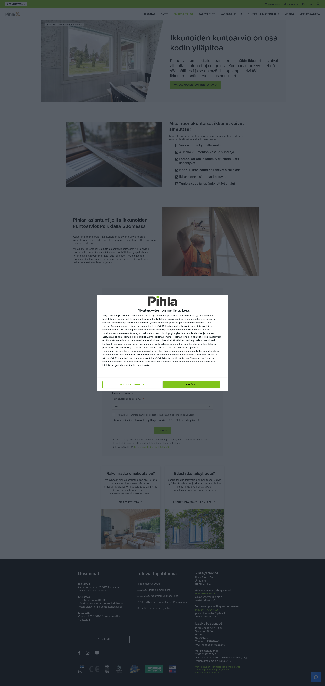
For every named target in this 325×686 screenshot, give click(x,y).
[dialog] (162, 343)
